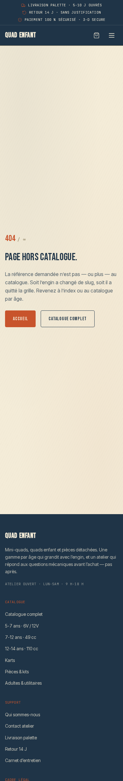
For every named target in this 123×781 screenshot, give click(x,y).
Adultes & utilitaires (23, 683)
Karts (10, 660)
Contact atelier (19, 726)
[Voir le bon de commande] (96, 35)
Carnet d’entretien (23, 760)
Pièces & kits (17, 671)
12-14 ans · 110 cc (21, 648)
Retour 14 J (16, 749)
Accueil (20, 319)
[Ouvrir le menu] (111, 35)
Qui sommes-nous (22, 714)
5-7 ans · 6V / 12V (22, 625)
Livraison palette (21, 737)
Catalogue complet (68, 319)
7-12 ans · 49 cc (20, 637)
